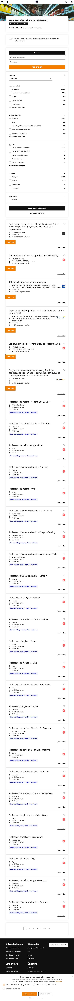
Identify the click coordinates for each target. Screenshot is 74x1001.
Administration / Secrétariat (21, 130)
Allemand (15, 188)
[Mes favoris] (8, 2)
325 (44, 928)
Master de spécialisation (20, 155)
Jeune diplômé (17, 100)
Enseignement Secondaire (20, 148)
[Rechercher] (67, 2)
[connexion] (71, 2)
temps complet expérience (21, 93)
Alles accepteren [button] (29, 994)
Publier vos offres (12, 971)
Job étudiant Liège (12, 959)
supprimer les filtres (37, 213)
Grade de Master (17, 159)
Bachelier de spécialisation (21, 151)
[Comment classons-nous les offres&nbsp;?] (64, 75)
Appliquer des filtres (37, 208)
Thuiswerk (15, 89)
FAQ (29, 951)
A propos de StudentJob (36, 948)
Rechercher (37, 67)
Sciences (15, 118)
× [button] (72, 976)
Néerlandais (16, 184)
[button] (37, 998)
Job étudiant (16, 104)
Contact (30, 955)
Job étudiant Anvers (12, 948)
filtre (36, 53)
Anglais (14, 180)
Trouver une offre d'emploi (36, 971)
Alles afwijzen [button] (45, 994)
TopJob (14, 199)
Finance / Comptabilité (19, 133)
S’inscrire (9, 968)
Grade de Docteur (18, 163)
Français (15, 177)
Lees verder (59, 981)
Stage (14, 97)
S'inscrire (31, 968)
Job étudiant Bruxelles (13, 951)
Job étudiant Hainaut (13, 955)
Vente (14, 122)
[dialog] (37, 987)
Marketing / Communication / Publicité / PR (26, 126)
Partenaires (31, 959)
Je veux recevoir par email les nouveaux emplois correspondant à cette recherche (36, 40)
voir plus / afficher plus (17, 107)
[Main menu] (2, 2)
